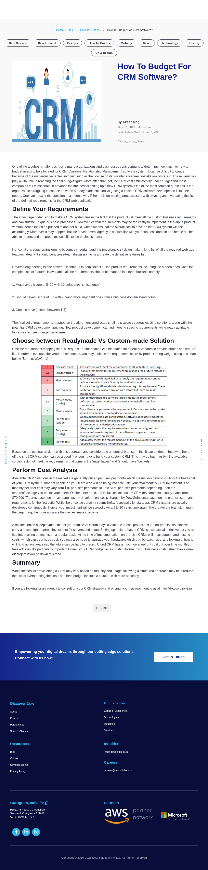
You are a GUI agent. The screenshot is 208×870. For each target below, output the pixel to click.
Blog (70, 29)
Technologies (111, 717)
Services (109, 730)
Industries (109, 723)
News (147, 43)
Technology (169, 43)
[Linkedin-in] (26, 832)
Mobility (126, 43)
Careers (14, 718)
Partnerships (17, 724)
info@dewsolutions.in (116, 751)
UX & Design (104, 52)
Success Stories (19, 731)
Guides (14, 758)
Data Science (18, 43)
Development (47, 43)
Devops (72, 43)
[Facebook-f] (16, 832)
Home (60, 29)
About (13, 711)
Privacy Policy (18, 771)
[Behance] (36, 832)
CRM (104, 608)
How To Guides (90, 29)
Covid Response (19, 764)
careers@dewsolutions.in (118, 770)
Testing (194, 43)
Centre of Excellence (115, 710)
